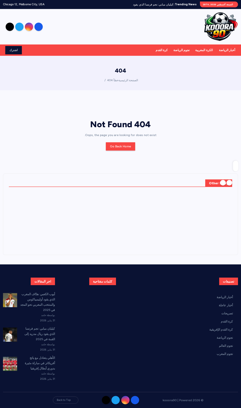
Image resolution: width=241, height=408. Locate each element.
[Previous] (229, 183)
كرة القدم (162, 50)
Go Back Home (120, 146)
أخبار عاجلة (226, 305)
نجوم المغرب (225, 354)
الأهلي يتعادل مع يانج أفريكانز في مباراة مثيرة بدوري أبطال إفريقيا (40, 363)
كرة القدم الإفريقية (221, 329)
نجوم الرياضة (181, 50)
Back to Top (64, 400)
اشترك (13, 50)
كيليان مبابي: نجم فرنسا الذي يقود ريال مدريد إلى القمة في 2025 (39, 334)
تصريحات (227, 313)
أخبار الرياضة (227, 50)
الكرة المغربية (204, 50)
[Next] (223, 183)
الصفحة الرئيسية (128, 80)
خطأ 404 (112, 80)
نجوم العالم (226, 346)
